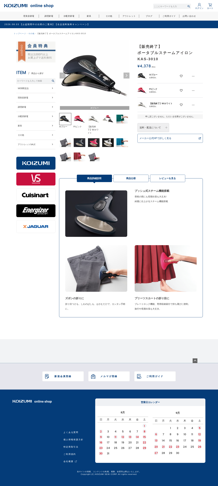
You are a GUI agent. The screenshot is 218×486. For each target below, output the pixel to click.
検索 (188, 6)
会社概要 (68, 461)
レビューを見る (167, 178)
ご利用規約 (69, 454)
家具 (89, 16)
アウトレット (129, 16)
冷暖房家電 (68, 16)
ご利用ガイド (169, 16)
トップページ (20, 33)
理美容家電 (28, 16)
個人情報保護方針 (73, 439)
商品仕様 (131, 178)
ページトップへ (195, 360)
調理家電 (48, 16)
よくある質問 (70, 432)
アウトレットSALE (26, 144)
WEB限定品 (23, 88)
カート (210, 8)
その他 (109, 16)
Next (126, 76)
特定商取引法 (70, 447)
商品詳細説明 (94, 178)
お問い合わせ (189, 16)
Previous (63, 76)
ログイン (199, 8)
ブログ (149, 16)
